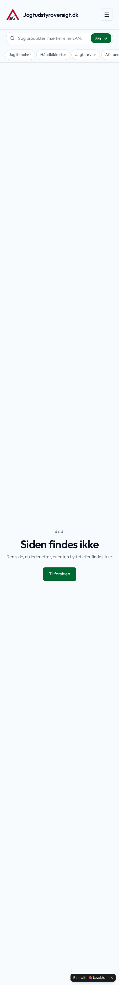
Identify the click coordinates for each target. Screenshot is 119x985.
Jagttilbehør (20, 54)
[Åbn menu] (107, 15)
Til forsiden (59, 574)
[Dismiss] (111, 977)
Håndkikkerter (53, 54)
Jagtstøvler (85, 54)
